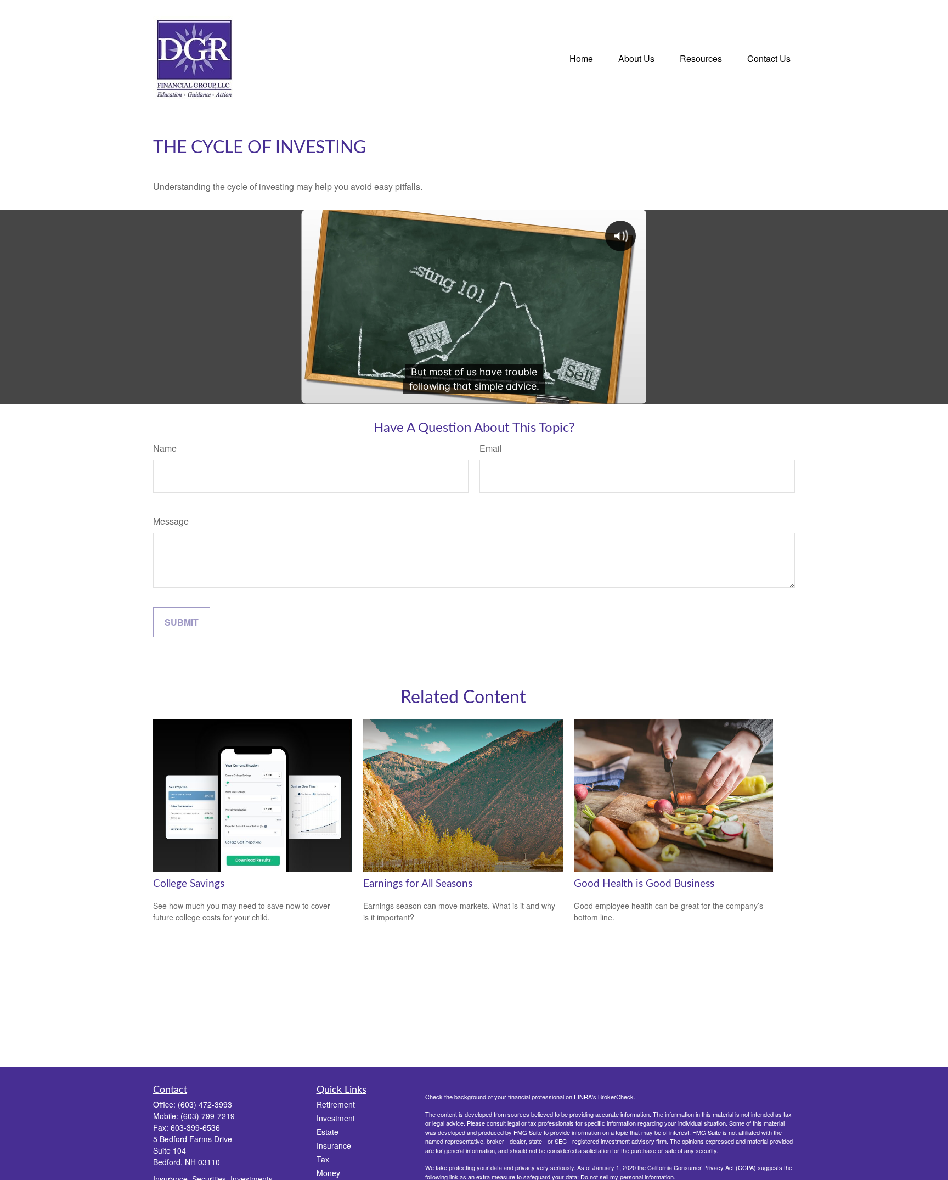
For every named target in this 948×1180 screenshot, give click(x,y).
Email (490, 448)
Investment (336, 1117)
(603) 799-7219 (207, 1115)
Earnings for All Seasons (417, 884)
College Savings (188, 884)
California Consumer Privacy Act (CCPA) (701, 1167)
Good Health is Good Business (644, 884)
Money (328, 1172)
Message (171, 521)
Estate (327, 1131)
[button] (581, 57)
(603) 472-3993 (205, 1104)
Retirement (336, 1104)
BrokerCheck (616, 1096)
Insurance (334, 1145)
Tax (323, 1159)
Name (165, 448)
